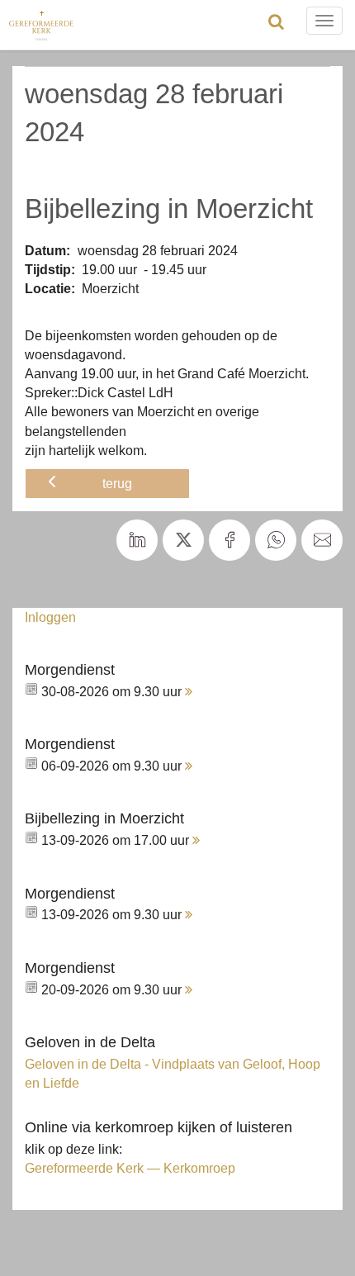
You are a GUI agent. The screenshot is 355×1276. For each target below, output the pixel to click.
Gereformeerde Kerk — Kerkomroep (130, 1167)
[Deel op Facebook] (229, 540)
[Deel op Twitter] (183, 540)
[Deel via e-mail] (322, 540)
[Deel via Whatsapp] (275, 540)
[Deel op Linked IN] (137, 540)
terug (117, 483)
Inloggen (50, 617)
